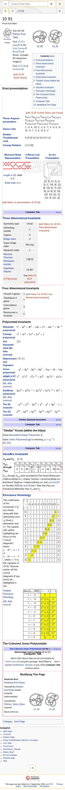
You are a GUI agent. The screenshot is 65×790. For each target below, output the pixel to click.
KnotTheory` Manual (11, 749)
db (11, 348)
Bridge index (9, 239)
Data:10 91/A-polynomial (30, 278)
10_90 (40, 46)
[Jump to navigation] (5, 4)
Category (7, 721)
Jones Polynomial (18, 439)
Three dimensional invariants (21, 218)
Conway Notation (12, 145)
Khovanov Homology (17, 495)
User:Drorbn (29, 485)
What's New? (8, 752)
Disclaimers (45, 786)
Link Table (7, 743)
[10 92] (55, 37)
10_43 (6, 443)
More (20, 11)
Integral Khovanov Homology (8, 593)
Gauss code (9, 129)
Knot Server (19, 48)
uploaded (52, 482)
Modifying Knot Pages (14, 682)
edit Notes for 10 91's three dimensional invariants (50, 227)
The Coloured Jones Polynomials (26, 649)
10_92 (55, 46)
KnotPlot (7, 39)
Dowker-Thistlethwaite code (10, 137)
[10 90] (40, 37)
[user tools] (60, 4)
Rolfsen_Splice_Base (14, 704)
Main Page (7, 731)
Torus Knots (8, 746)
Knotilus (17, 69)
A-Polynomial (10, 279)
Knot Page (19, 721)
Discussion (13, 11)
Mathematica (11, 661)
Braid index (10, 183)
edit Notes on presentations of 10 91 (21, 202)
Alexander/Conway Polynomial (24, 435)
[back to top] (32, 768)
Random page (9, 758)
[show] (58, 212)
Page (5, 11)
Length (6, 175)
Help (5, 761)
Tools (60, 11)
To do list (7, 734)
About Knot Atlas (30, 786)
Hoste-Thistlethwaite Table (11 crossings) (20, 740)
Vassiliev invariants (15, 454)
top (16, 712)
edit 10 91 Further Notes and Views (44, 113)
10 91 (20, 66)
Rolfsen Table (9, 737)
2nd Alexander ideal (8, 344)
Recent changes (10, 755)
